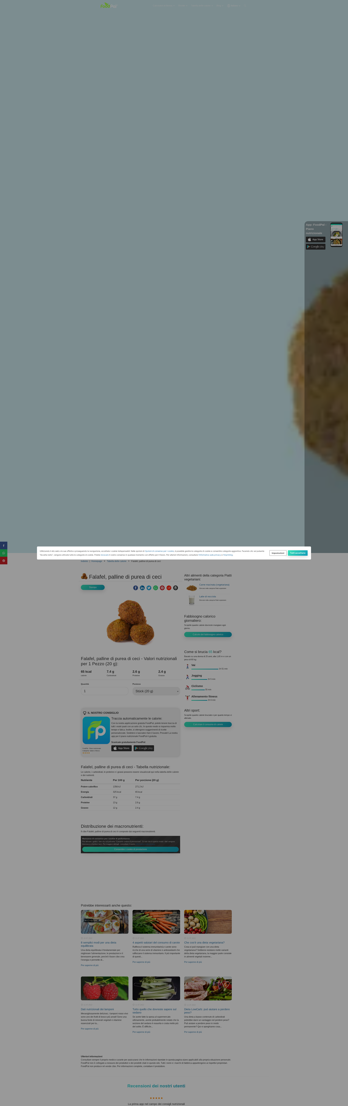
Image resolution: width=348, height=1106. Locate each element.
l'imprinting (228, 555)
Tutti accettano (297, 553)
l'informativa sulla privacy (209, 555)
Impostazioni (278, 553)
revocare (105, 555)
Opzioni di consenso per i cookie (159, 551)
